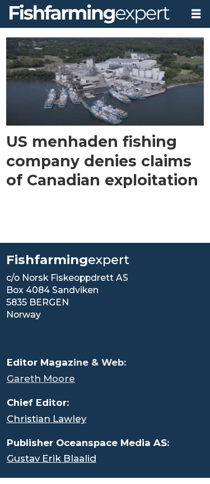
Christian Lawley (46, 418)
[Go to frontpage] (91, 13)
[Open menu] (196, 14)
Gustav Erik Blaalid (51, 458)
